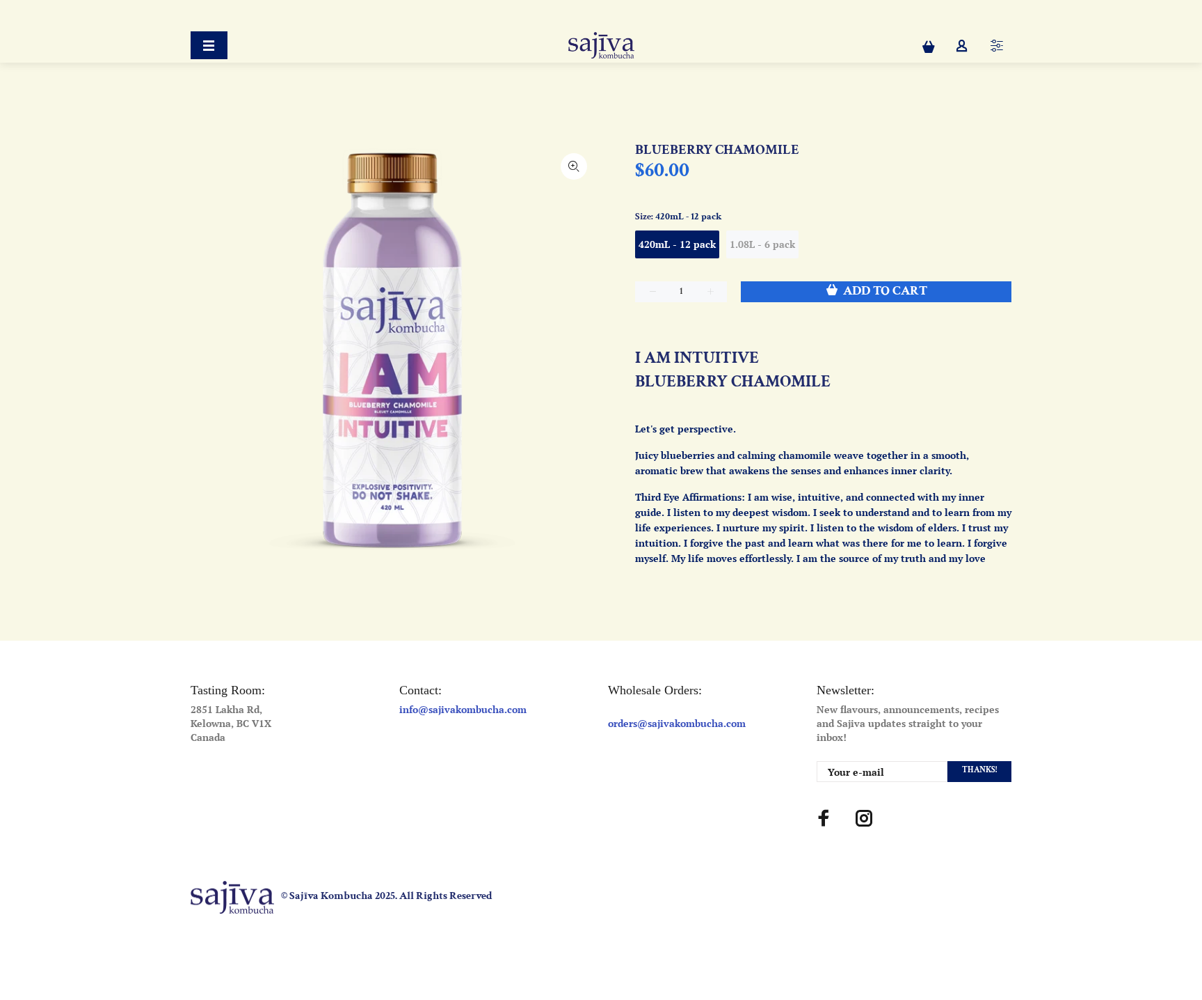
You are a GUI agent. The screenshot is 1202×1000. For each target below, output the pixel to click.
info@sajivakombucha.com (463, 709)
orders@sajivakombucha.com (677, 723)
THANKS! (979, 770)
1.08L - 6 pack (762, 244)
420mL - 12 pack (677, 244)
